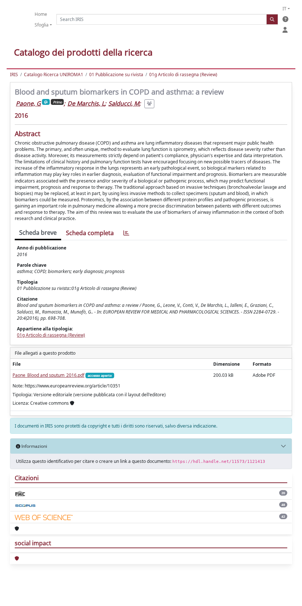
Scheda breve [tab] (38, 232)
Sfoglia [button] (42, 25)
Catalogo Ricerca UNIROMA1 (53, 74)
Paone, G (28, 103)
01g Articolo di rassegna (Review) (183, 74)
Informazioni (33, 446)
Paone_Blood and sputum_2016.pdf (48, 375)
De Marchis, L (86, 103)
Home (41, 14)
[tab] (126, 233)
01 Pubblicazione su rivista (116, 74)
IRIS (14, 74)
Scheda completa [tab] (90, 233)
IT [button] (284, 9)
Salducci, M (123, 103)
